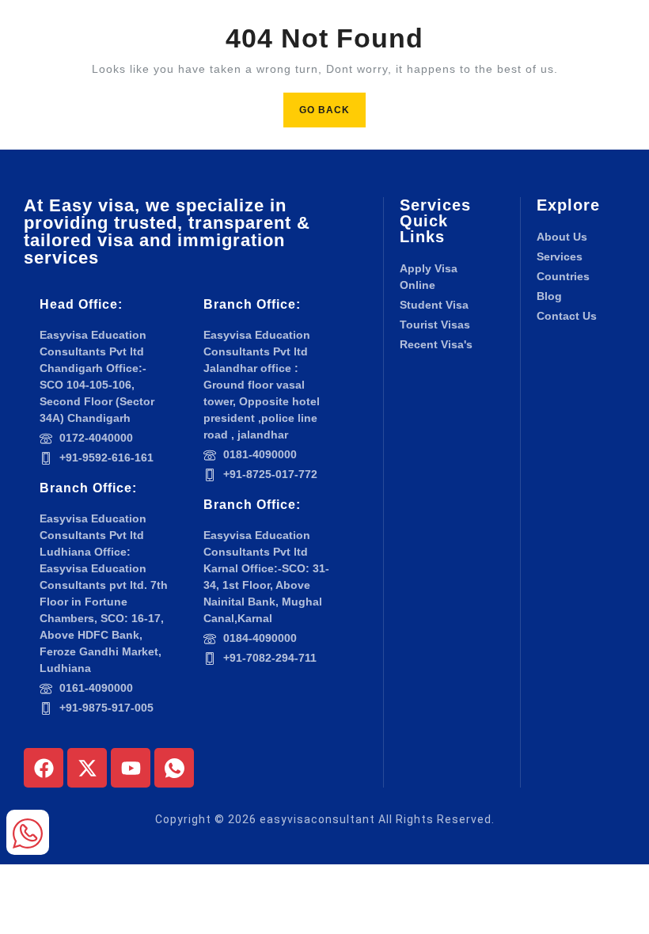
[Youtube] (130, 768)
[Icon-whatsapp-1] (174, 768)
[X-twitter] (87, 768)
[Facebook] (43, 768)
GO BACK (332, 104)
